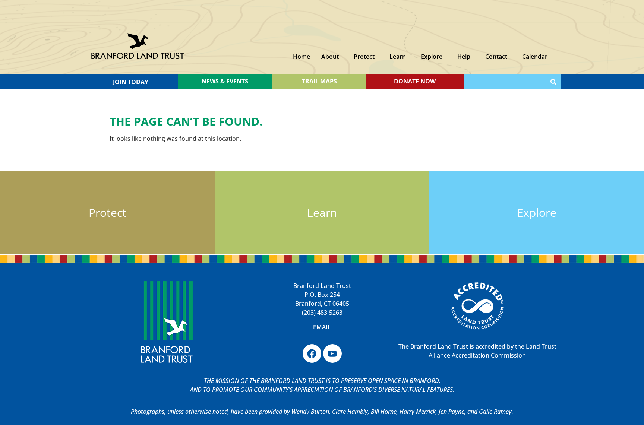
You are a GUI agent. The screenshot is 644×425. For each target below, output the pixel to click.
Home (301, 57)
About (330, 57)
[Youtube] (332, 353)
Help (463, 57)
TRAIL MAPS (319, 81)
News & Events (225, 81)
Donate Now (415, 81)
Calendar (534, 57)
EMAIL (322, 327)
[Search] (553, 82)
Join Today (130, 82)
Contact (496, 57)
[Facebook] (312, 353)
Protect (364, 57)
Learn (397, 57)
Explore (431, 57)
